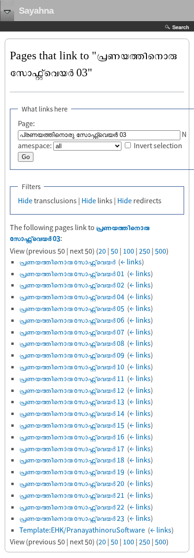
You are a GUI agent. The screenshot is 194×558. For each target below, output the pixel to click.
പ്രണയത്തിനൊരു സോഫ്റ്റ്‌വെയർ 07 (71, 331)
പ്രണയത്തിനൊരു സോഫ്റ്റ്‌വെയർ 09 (71, 354)
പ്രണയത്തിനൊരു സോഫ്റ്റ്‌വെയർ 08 (71, 343)
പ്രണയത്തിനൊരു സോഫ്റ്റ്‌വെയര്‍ (67, 261)
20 (102, 250)
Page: (26, 123)
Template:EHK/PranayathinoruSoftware (82, 529)
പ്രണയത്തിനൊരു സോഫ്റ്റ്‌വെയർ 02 (71, 284)
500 (160, 250)
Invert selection (158, 145)
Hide (25, 200)
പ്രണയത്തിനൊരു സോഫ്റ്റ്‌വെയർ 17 (71, 448)
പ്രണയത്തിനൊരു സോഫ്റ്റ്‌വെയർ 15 (71, 425)
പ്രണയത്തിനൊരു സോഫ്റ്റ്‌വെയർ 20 (71, 483)
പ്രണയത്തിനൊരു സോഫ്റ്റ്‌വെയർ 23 (71, 518)
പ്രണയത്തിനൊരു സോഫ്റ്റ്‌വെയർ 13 (71, 401)
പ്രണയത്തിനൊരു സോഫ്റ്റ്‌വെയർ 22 (71, 506)
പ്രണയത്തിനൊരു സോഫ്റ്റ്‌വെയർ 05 (71, 308)
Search (180, 27)
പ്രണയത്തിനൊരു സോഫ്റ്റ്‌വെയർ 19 (71, 471)
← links (131, 261)
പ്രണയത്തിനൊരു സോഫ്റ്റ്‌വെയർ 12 (71, 390)
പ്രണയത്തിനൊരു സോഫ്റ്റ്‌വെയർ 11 (71, 378)
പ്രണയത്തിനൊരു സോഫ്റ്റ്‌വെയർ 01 (71, 273)
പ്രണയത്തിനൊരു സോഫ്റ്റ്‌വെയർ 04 (71, 296)
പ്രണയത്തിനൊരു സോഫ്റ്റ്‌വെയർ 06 (71, 320)
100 (128, 250)
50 (114, 250)
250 (144, 250)
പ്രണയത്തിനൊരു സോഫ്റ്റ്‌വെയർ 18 (71, 459)
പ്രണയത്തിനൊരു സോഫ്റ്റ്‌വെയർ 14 (71, 413)
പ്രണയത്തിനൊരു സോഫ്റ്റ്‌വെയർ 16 (71, 436)
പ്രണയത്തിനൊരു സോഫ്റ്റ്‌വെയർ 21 (71, 495)
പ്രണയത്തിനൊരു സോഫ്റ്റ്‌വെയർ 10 (71, 366)
